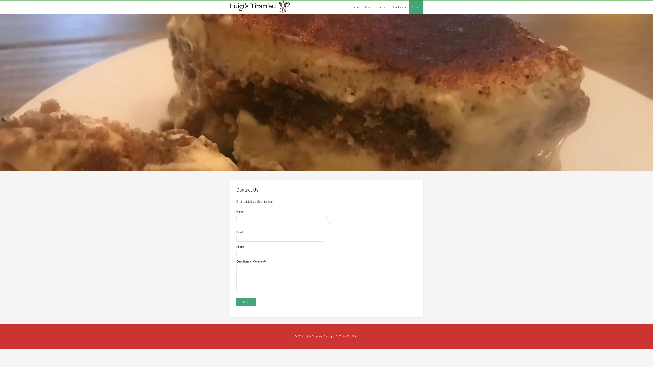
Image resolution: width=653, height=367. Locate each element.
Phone (240, 247)
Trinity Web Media (348, 336)
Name (240, 211)
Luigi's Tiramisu (272, 7)
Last (329, 223)
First (239, 223)
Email (239, 232)
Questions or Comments (251, 261)
